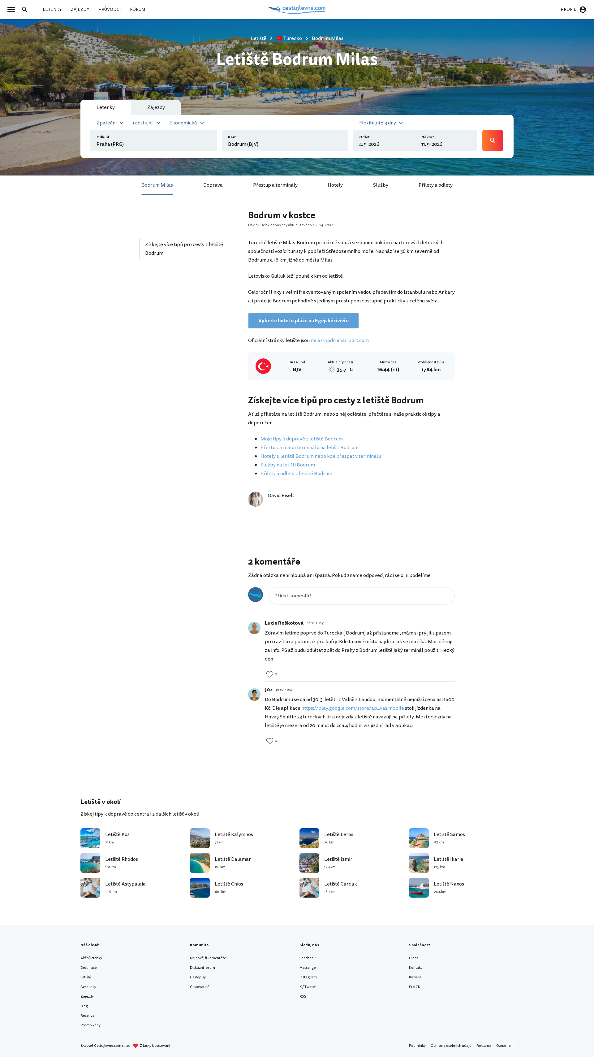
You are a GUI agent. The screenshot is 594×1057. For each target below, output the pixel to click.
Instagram (308, 977)
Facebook (307, 958)
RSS (302, 996)
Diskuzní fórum (202, 967)
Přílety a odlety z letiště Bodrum (296, 473)
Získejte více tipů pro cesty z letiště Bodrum (184, 249)
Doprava (213, 185)
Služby (380, 185)
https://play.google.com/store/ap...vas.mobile (352, 708)
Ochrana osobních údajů (451, 1045)
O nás (413, 958)
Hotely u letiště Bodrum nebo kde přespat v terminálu (320, 456)
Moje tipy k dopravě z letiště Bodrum (301, 439)
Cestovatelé (199, 987)
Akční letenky (91, 958)
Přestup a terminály (275, 185)
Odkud (103, 137)
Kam (232, 137)
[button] (110, 122)
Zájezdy (87, 996)
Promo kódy (90, 1025)
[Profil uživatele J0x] (254, 694)
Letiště (85, 977)
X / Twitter (307, 987)
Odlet (364, 137)
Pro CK (414, 987)
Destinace (88, 967)
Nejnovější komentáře (208, 958)
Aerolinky (88, 987)
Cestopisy (198, 977)
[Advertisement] (186, 323)
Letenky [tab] (106, 107)
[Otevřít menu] (13, 9)
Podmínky (417, 1045)
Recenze (87, 1015)
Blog (84, 1006)
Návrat (427, 137)
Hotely (335, 185)
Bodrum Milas (157, 185)
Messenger (308, 967)
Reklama (483, 1045)
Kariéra (415, 977)
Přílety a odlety (436, 185)
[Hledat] (26, 9)
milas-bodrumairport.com (340, 340)
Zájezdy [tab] (156, 107)
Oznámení (505, 1045)
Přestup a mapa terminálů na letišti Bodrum (309, 447)
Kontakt (415, 967)
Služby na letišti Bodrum (287, 465)
